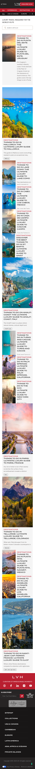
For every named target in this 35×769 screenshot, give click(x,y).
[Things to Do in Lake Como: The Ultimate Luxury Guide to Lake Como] (9, 174)
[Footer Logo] (18, 678)
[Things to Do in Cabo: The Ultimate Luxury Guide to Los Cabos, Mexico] (9, 199)
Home (4, 4)
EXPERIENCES (12, 10)
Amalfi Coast (8, 328)
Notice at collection (27, 767)
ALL (3, 10)
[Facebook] (11, 685)
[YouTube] (30, 685)
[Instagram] (24, 685)
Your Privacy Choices (13, 767)
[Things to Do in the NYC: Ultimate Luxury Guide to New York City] (9, 393)
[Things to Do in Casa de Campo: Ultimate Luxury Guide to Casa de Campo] (9, 223)
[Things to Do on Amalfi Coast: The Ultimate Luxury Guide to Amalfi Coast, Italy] (17, 282)
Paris (6, 474)
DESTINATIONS (25, 10)
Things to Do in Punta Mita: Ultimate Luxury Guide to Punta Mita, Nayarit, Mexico (24, 563)
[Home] (4, 685)
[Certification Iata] (30, 698)
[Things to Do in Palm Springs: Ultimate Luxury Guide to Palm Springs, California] (9, 369)
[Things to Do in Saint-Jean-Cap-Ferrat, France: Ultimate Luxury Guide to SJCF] (17, 623)
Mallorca (7, 158)
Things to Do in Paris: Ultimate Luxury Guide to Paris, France (17, 460)
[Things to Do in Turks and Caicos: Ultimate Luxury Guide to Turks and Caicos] (9, 345)
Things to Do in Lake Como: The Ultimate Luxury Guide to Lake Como (23, 171)
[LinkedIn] (17, 685)
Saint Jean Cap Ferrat (10, 669)
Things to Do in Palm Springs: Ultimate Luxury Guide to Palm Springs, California (23, 368)
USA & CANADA (13, 14)
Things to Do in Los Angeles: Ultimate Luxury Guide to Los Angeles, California (23, 587)
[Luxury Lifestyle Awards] (17, 703)
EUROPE (24, 14)
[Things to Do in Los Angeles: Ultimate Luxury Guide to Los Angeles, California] (9, 588)
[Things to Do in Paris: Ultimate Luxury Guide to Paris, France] (17, 428)
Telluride (7, 548)
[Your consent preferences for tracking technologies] (32, 764)
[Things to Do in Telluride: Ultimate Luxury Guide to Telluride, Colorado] (17, 502)
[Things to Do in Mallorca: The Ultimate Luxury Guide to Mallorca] (17, 112)
